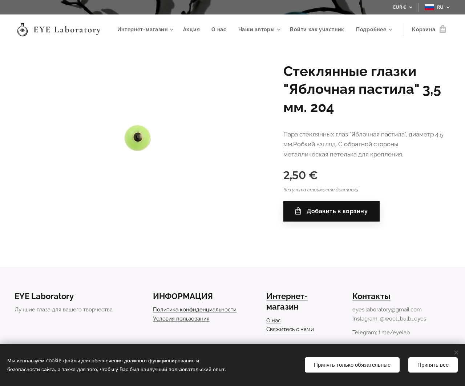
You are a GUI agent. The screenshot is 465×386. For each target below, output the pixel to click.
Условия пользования (181, 318)
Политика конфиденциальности (194, 309)
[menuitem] (146, 29)
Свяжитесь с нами (290, 329)
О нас (273, 320)
